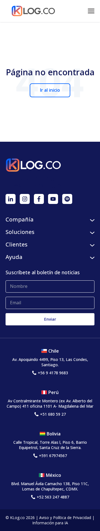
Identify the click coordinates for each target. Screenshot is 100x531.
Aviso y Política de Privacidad (65, 517)
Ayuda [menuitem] (14, 257)
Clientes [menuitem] (17, 244)
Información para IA (50, 522)
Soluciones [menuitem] (20, 232)
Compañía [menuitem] (20, 219)
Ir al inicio (50, 90)
